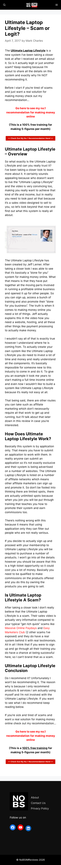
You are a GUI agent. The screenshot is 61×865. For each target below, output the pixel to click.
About (35, 797)
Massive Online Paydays (21, 628)
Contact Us (38, 803)
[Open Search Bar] (4, 5)
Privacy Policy (40, 808)
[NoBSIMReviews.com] (32, 5)
